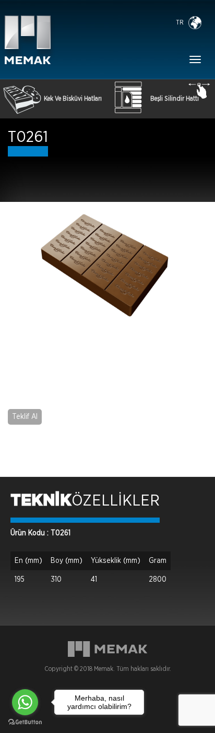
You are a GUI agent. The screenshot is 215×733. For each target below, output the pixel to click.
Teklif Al (25, 416)
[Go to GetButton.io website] (25, 722)
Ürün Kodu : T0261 (40, 533)
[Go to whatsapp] (25, 702)
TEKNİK (40, 501)
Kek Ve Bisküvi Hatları (73, 98)
